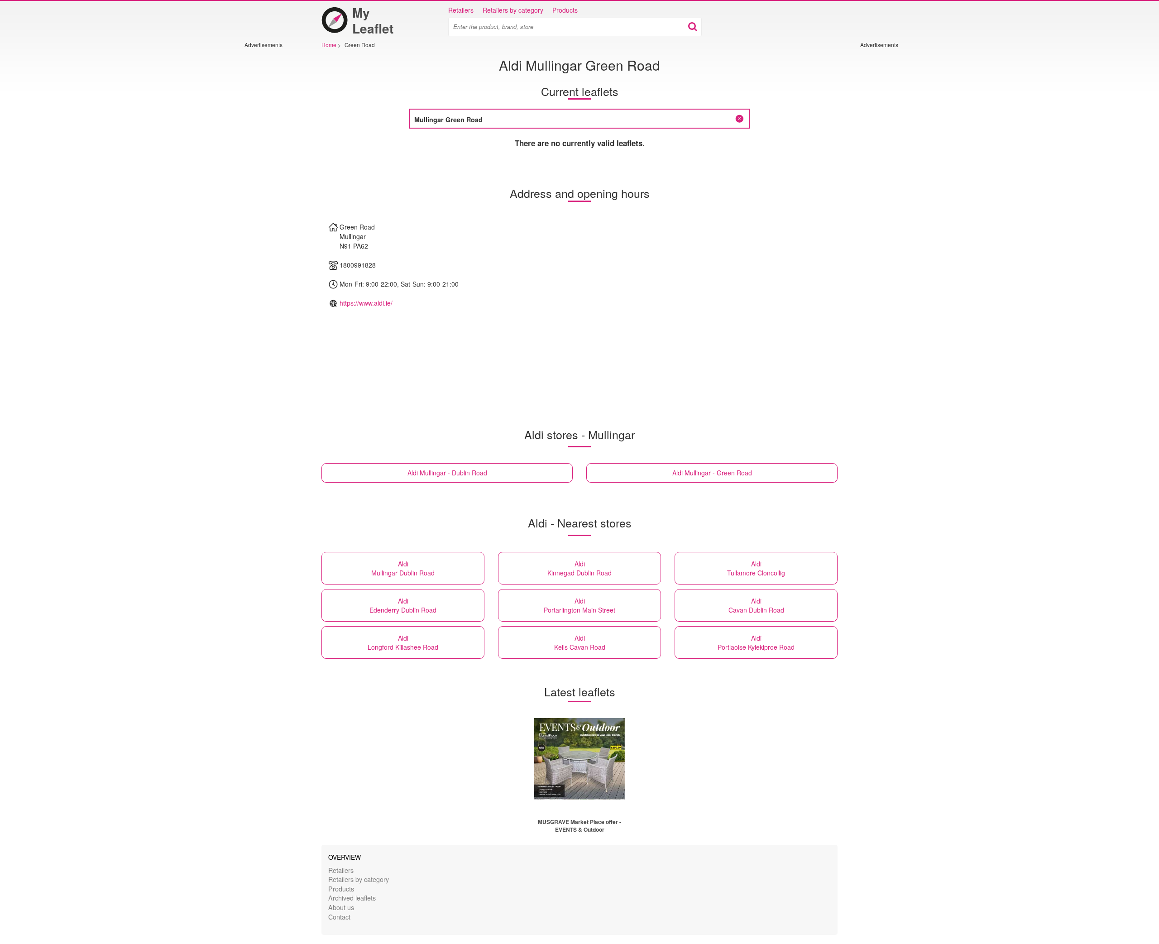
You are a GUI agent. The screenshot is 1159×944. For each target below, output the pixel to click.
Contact (339, 916)
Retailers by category (513, 9)
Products (565, 9)
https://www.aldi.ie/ (366, 302)
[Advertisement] (271, 184)
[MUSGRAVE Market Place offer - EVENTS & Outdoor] (579, 759)
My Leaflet (372, 20)
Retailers (461, 9)
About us (341, 907)
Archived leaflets (352, 897)
